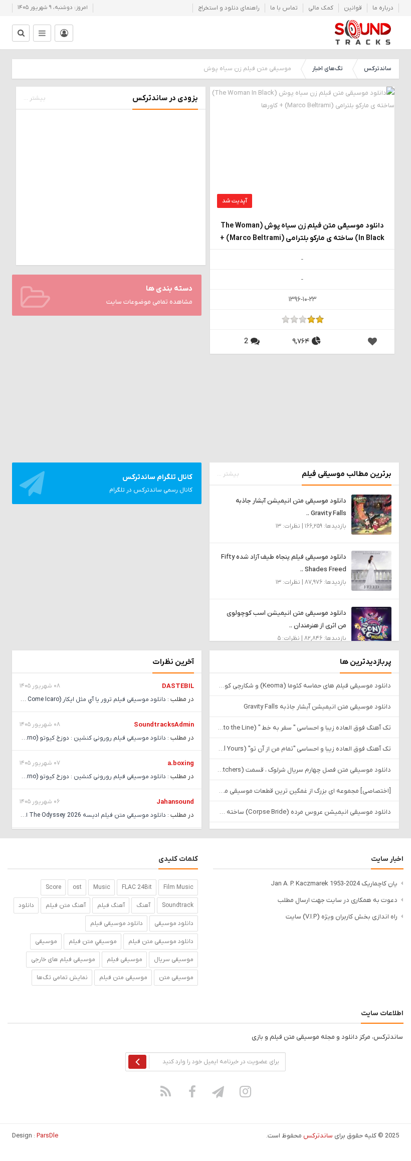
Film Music (178, 887)
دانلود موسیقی (173, 923)
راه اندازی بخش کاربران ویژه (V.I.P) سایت (341, 916)
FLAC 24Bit (137, 887)
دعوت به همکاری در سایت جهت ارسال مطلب (337, 900)
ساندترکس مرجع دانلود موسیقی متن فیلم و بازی (362, 32)
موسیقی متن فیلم (123, 978)
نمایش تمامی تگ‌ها (62, 978)
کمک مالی (320, 8)
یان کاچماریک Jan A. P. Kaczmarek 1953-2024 (334, 883)
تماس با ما (284, 8)
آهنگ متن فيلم (66, 905)
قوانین (353, 8)
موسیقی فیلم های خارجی (63, 960)
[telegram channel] (219, 1091)
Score (53, 887)
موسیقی (46, 942)
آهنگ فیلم (111, 905)
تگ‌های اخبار (327, 69)
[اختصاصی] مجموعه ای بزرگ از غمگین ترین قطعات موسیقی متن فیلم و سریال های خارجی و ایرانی (304, 791)
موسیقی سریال (173, 960)
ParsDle (47, 1135)
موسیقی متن (176, 978)
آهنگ (143, 905)
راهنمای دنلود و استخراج (229, 8)
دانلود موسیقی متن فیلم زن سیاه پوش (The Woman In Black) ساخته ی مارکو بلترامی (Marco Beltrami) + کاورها (302, 233)
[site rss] (165, 1091)
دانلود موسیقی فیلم (116, 923)
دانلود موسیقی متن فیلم (160, 942)
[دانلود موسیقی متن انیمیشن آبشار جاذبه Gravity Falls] (371, 514)
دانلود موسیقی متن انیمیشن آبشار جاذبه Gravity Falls (317, 707)
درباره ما (382, 8)
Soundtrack (177, 905)
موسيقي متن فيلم (93, 942)
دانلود (26, 905)
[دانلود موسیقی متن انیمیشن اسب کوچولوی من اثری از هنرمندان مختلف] (371, 626)
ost (77, 887)
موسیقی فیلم (124, 960)
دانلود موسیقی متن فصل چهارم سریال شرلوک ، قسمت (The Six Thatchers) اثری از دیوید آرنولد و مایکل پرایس (304, 770)
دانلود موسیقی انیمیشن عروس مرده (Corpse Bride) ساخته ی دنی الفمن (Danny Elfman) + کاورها (304, 812)
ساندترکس (377, 69)
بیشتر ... (35, 98)
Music (101, 887)
